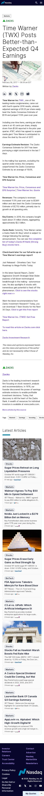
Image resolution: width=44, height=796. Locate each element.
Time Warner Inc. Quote (28, 190)
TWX (21, 100)
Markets (7, 16)
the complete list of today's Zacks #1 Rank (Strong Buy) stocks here (22, 242)
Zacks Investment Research (16, 337)
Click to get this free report (24, 309)
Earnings (22, 418)
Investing (32, 418)
